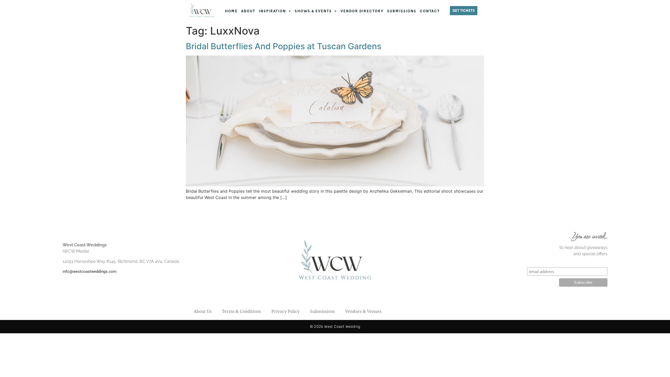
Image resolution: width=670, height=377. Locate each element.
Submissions (322, 311)
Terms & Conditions (241, 311)
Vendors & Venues (363, 311)
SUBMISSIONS (401, 11)
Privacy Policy (285, 311)
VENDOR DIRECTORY (362, 11)
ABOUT (248, 11)
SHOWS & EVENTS (313, 11)
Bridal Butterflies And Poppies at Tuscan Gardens (283, 46)
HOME (231, 11)
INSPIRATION (272, 11)
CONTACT (430, 11)
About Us (202, 311)
